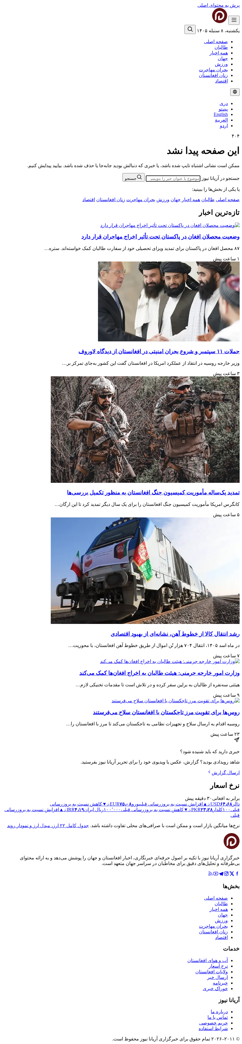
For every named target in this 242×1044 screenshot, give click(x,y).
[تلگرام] (221, 874)
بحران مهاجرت (213, 69)
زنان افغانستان (213, 75)
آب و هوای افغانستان (207, 960)
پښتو (223, 109)
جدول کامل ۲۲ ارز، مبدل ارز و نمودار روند (48, 825)
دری (224, 103)
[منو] (234, 20)
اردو (224, 125)
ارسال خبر (217, 977)
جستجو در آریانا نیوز (221, 178)
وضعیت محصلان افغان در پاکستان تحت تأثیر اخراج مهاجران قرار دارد (160, 236)
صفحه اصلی (216, 41)
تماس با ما (217, 1017)
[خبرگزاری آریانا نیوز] (207, 21)
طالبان (221, 47)
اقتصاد (221, 80)
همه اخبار (219, 52)
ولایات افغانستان (211, 971)
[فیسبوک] (237, 874)
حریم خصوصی (213, 1022)
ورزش (221, 64)
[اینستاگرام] (226, 874)
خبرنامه (220, 982)
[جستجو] (190, 29)
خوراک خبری (215, 988)
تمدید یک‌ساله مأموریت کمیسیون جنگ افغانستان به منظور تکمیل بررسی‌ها (153, 492)
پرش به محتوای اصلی (218, 5)
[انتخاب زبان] (235, 92)
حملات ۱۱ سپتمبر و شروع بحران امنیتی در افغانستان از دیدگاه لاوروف (159, 351)
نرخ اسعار (218, 966)
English (221, 114)
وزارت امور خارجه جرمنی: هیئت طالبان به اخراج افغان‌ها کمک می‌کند (159, 673)
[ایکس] (231, 874)
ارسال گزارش (226, 772)
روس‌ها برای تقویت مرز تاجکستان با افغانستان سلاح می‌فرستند (166, 712)
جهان (223, 58)
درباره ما (219, 1011)
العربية (221, 119)
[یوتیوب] (215, 874)
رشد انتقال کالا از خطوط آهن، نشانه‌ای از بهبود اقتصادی (175, 634)
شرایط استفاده (213, 1028)
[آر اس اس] (210, 874)
